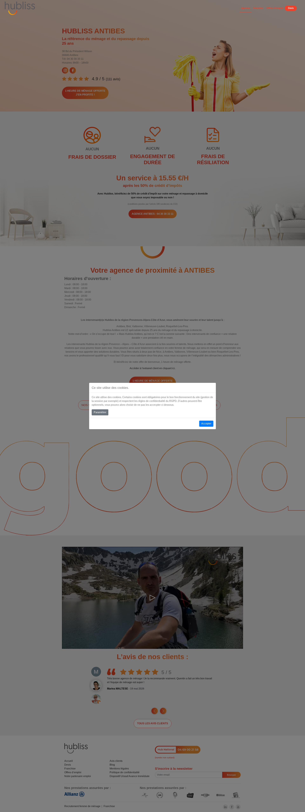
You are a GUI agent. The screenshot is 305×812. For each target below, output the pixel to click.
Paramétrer (100, 412)
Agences (245, 8)
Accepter (206, 423)
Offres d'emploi (274, 8)
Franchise (258, 8)
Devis (291, 8)
